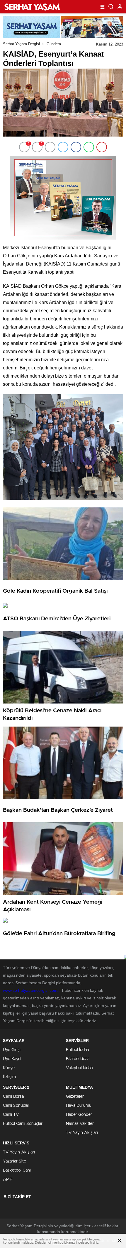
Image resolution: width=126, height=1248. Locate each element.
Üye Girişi (12, 1050)
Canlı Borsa (13, 1097)
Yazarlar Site (14, 1161)
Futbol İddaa (77, 1050)
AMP (7, 1179)
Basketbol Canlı (17, 1170)
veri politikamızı (64, 1242)
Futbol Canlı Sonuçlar (22, 1124)
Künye (9, 1068)
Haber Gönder (79, 1115)
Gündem (54, 44)
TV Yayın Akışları (82, 1133)
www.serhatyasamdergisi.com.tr (32, 990)
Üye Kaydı (12, 1059)
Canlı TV (11, 1115)
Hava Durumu (78, 1106)
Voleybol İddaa (79, 1068)
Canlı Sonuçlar (16, 1106)
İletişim (9, 1077)
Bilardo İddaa (77, 1059)
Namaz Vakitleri (80, 1124)
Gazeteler (75, 1097)
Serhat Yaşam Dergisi (21, 44)
